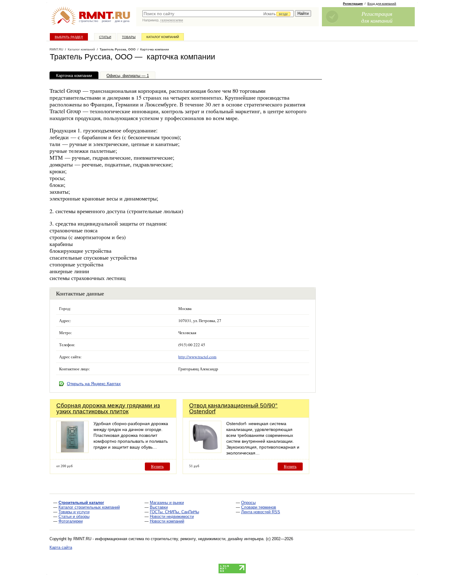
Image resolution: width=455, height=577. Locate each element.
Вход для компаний (381, 3)
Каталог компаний (162, 37)
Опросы (248, 502)
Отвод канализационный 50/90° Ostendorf (233, 408)
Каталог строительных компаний (89, 507)
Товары (129, 37)
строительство (88, 21)
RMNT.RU (56, 49)
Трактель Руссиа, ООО (118, 49)
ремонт (106, 21)
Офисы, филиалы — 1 (127, 75)
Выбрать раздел (69, 37)
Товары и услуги (73, 512)
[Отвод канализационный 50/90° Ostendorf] (205, 451)
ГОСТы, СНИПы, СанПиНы (174, 512)
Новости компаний (167, 521)
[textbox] (218, 13)
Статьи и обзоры (73, 516)
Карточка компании (74, 75)
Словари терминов (258, 507)
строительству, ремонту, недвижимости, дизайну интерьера (207, 538)
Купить (157, 466)
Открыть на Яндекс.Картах (94, 383)
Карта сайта (61, 547)
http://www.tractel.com (197, 357)
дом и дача (122, 21)
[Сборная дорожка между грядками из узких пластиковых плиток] (72, 451)
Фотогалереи (70, 521)
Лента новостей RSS (260, 512)
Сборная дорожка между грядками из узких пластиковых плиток (108, 408)
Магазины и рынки (167, 502)
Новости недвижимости (172, 516)
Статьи (105, 37)
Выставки (159, 507)
